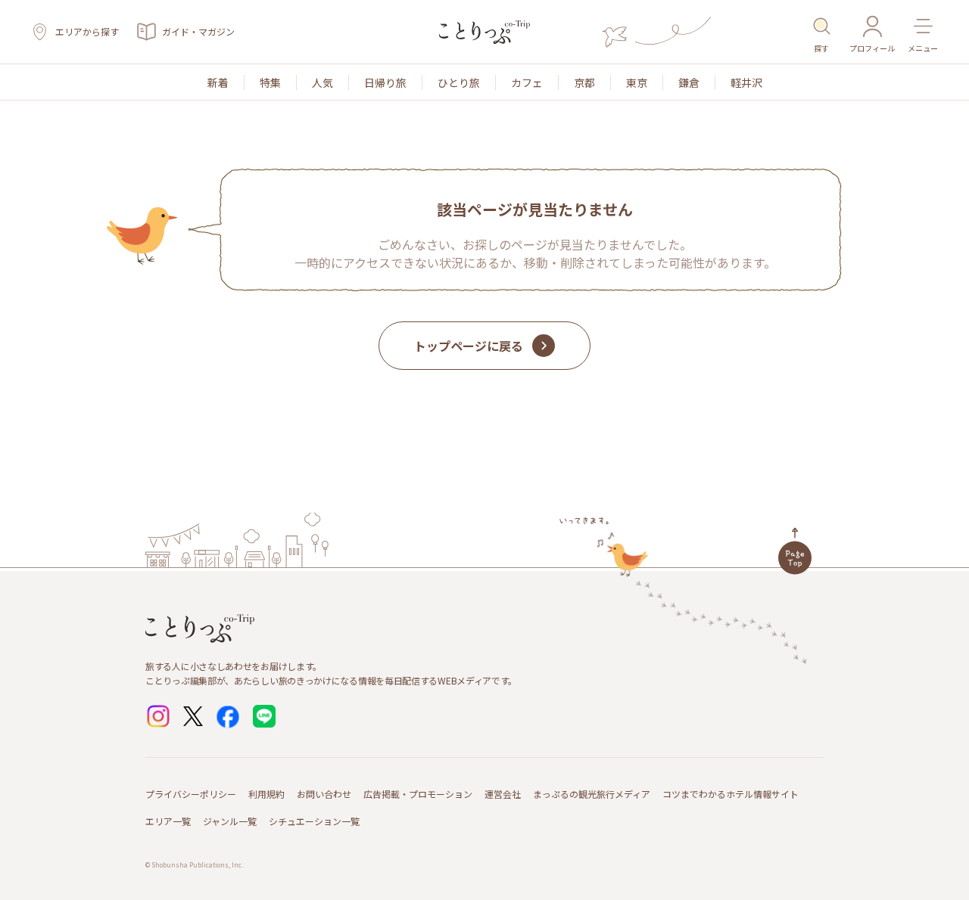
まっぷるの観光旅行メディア (591, 793)
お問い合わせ (324, 793)
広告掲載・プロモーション (417, 793)
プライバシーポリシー (190, 793)
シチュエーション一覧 (314, 821)
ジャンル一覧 (230, 821)
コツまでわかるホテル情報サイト (730, 793)
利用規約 (266, 793)
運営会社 (502, 793)
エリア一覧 (168, 821)
